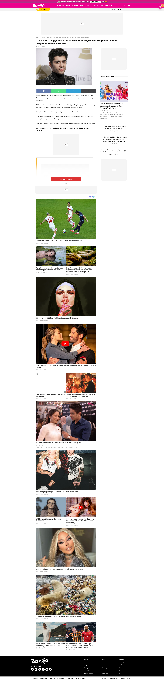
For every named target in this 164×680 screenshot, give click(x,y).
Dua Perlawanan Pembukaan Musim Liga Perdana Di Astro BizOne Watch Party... (111, 106)
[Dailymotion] (120, 9)
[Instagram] (112, 9)
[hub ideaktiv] (129, 4)
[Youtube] (118, 9)
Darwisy (110, 154)
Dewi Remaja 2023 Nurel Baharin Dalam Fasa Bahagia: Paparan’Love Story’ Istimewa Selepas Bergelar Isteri (114, 139)
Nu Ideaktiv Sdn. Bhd (114, 678)
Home (37, 37)
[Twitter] (114, 9)
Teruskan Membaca (66, 179)
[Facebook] (110, 9)
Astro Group (127, 678)
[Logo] (38, 5)
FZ (38, 46)
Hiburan (43, 37)
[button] (125, 5)
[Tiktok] (116, 9)
